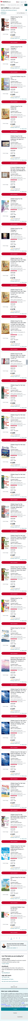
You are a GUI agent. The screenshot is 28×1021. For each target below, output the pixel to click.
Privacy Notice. (23, 1006)
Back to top (14, 986)
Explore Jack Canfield (11, 947)
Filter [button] (4, 13)
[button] (23, 39)
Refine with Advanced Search (9, 10)
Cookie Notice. (8, 1005)
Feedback (26, 362)
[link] (26, 10)
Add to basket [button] (14, 42)
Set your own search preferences (10, 981)
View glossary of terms (7, 979)
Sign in (22, 1)
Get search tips (5, 977)
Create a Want (5, 963)
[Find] (26, 5)
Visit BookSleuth (6, 972)
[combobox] (15, 5)
